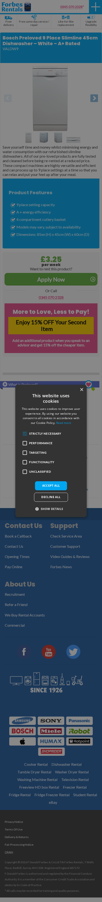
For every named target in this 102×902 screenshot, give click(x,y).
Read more (63, 423)
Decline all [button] (50, 497)
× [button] (81, 390)
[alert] (51, 451)
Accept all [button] (51, 486)
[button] (51, 509)
